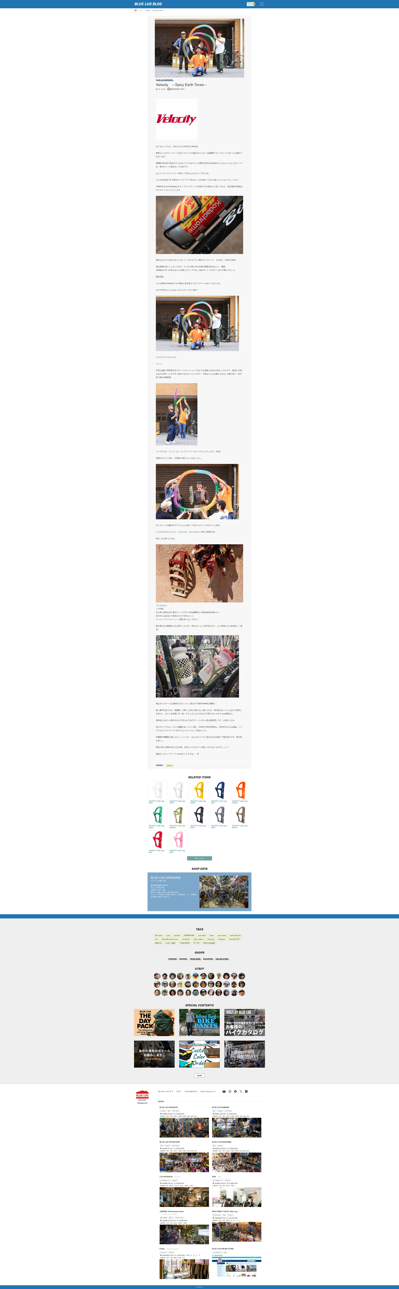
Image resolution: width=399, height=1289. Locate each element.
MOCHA (192, 531)
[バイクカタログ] (244, 1022)
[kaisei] (188, 976)
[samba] (226, 984)
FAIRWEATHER (189, 935)
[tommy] (180, 992)
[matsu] (203, 992)
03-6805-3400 (233, 1113)
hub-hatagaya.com (217, 1180)
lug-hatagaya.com (165, 1180)
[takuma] (172, 976)
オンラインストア (164, 1091)
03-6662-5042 (180, 1113)
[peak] (234, 992)
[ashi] (157, 992)
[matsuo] (172, 984)
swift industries (235, 935)
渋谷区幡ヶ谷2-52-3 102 (169, 1220)
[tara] (241, 976)
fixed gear (210, 939)
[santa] (180, 976)
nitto (156, 939)
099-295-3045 (233, 1148)
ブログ (141, 10)
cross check (221, 935)
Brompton (221, 939)
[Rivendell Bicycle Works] (244, 1054)
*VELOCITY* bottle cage (166, 357)
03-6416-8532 (180, 1148)
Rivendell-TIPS (234, 939)
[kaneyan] (195, 984)
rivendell (177, 935)
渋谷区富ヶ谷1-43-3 (167, 1148)
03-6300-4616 (180, 1183)
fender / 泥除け (171, 943)
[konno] (226, 976)
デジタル (162, 89)
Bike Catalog (176, 1111)
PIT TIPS (196, 943)
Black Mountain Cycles (170, 939)
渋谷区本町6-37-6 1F (220, 1218)
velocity (169, 765)
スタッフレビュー (207, 1091)
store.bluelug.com (217, 1252)
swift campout (198, 939)
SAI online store (179, 1217)
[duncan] (218, 992)
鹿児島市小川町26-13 (221, 1148)
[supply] (218, 976)
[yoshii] (172, 992)
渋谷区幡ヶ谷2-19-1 (167, 1183)
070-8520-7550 (233, 1183)
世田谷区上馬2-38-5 (220, 1113)
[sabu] (165, 984)
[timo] (165, 992)
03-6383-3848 (183, 1220)
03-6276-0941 (181, 1255)
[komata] (180, 984)
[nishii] (203, 984)
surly (168, 935)
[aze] (157, 976)
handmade (186, 939)
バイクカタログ (190, 1091)
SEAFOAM (182, 531)
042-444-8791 (218, 1255)
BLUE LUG (148, 4)
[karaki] (241, 992)
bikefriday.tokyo (217, 1215)
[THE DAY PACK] (154, 1022)
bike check (159, 935)
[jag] (188, 984)
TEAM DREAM (185, 943)
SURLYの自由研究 (209, 943)
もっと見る (200, 858)
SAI (172, 1217)
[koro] (241, 984)
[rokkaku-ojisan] (195, 992)
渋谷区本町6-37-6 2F (168, 1255)
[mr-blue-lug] (195, 976)
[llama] (211, 984)
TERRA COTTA (169, 531)
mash (212, 935)
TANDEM (164, 1217)
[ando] (203, 976)
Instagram (163, 1111)
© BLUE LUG (199, 1287)
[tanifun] (165, 976)
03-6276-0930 (233, 1218)
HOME (136, 10)
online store (163, 1252)
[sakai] (157, 984)
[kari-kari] (188, 992)
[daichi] (211, 976)
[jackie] (226, 992)
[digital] (211, 992)
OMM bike (158, 943)
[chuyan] (218, 984)
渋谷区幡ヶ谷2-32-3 (167, 1113)
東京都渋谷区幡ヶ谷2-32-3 (159, 885)
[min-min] (234, 976)
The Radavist (161, 605)
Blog (169, 1111)
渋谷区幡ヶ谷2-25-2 (220, 1183)
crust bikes (202, 935)
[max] (234, 984)
